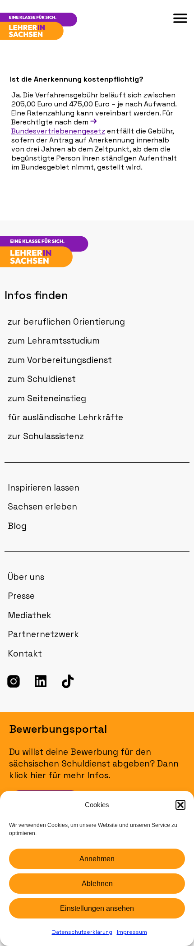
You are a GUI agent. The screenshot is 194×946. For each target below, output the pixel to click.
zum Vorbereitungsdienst (60, 360)
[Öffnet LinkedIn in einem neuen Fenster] (40, 681)
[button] (180, 804)
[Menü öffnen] (180, 18)
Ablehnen (97, 883)
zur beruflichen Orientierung (66, 321)
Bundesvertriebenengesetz (58, 131)
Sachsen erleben (42, 506)
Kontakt (25, 653)
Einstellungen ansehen (97, 908)
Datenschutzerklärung (82, 932)
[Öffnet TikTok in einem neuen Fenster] (67, 681)
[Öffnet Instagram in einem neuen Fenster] (13, 681)
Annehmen (97, 859)
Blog (17, 526)
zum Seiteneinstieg (47, 398)
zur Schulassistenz (46, 436)
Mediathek (29, 615)
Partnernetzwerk (43, 634)
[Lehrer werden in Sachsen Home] (55, 251)
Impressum (132, 932)
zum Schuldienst (42, 379)
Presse (21, 596)
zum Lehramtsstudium (54, 340)
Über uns (26, 577)
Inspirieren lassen (43, 487)
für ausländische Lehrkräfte (65, 417)
